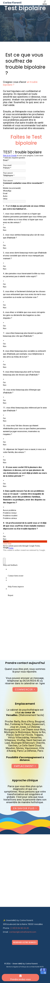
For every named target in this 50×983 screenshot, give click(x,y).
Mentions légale (12, 967)
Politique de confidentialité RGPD (32, 967)
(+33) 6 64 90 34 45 (19, 928)
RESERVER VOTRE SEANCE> (25, 942)
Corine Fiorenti (12, 2)
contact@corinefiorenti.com (22, 932)
